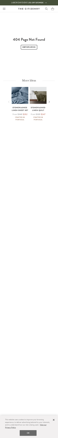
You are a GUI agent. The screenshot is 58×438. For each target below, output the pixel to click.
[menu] (4, 8)
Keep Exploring (29, 47)
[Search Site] (46, 8)
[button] (52, 8)
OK (28, 433)
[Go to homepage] (29, 8)
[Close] (54, 420)
